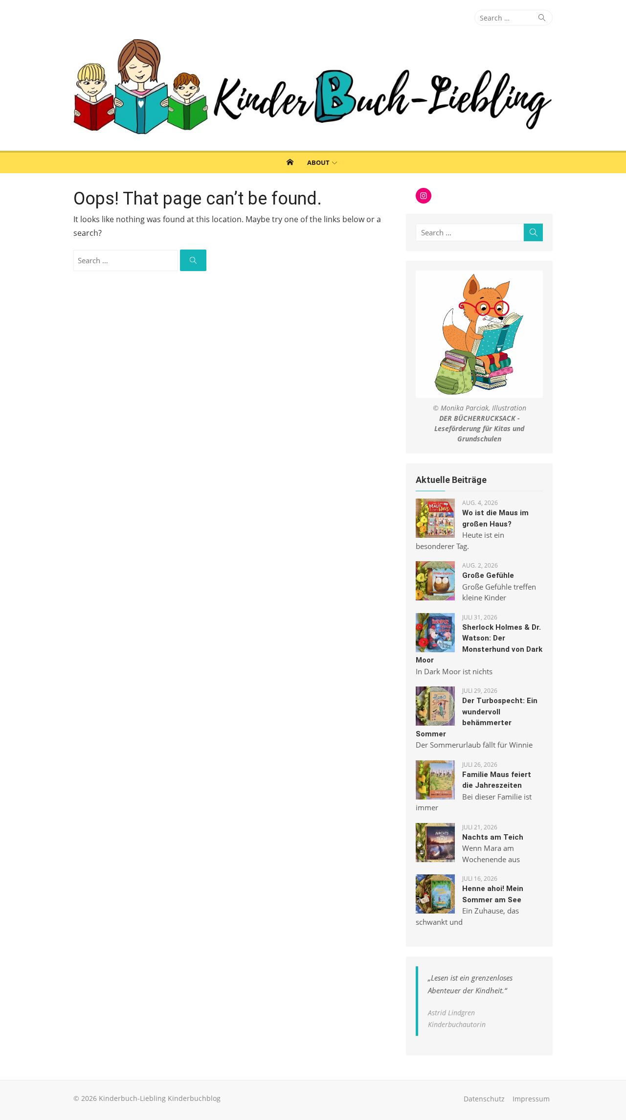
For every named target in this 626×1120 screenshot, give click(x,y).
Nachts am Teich (492, 837)
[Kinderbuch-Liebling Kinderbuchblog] (313, 88)
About (318, 162)
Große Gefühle (488, 575)
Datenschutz (484, 1098)
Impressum (531, 1098)
